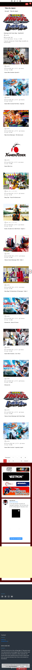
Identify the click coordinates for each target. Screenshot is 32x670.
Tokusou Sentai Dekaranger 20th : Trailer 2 (13, 260)
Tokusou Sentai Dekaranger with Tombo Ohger (14, 416)
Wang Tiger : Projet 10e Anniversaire (12, 197)
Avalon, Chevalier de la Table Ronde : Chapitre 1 (14, 228)
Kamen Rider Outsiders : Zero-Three (12, 353)
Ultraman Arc (7, 385)
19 (13, 461)
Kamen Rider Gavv (8, 166)
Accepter (22, 666)
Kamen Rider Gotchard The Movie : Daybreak (14, 103)
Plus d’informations (13, 666)
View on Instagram (17, 538)
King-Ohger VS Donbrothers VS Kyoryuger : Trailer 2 (15, 291)
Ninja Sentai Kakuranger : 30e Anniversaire (13, 135)
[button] (26, 4)
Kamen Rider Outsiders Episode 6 (11, 72)
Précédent (7, 457)
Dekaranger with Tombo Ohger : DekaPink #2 (14, 33)
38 (21, 461)
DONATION (4, 641)
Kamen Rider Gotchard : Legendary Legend (13, 447)
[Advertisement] (16, 562)
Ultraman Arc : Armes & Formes (11, 322)
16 (25, 457)
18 (9, 461)
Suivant (26, 461)
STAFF (2, 639)
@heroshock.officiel (13, 501)
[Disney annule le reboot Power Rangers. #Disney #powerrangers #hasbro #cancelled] (16, 522)
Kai (8, 35)
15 (21, 457)
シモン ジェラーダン (12, 191)
